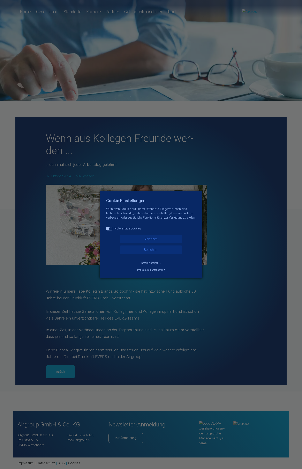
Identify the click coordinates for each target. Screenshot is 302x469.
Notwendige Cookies (127, 228)
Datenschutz (158, 269)
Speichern (151, 249)
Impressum (143, 269)
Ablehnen (151, 239)
